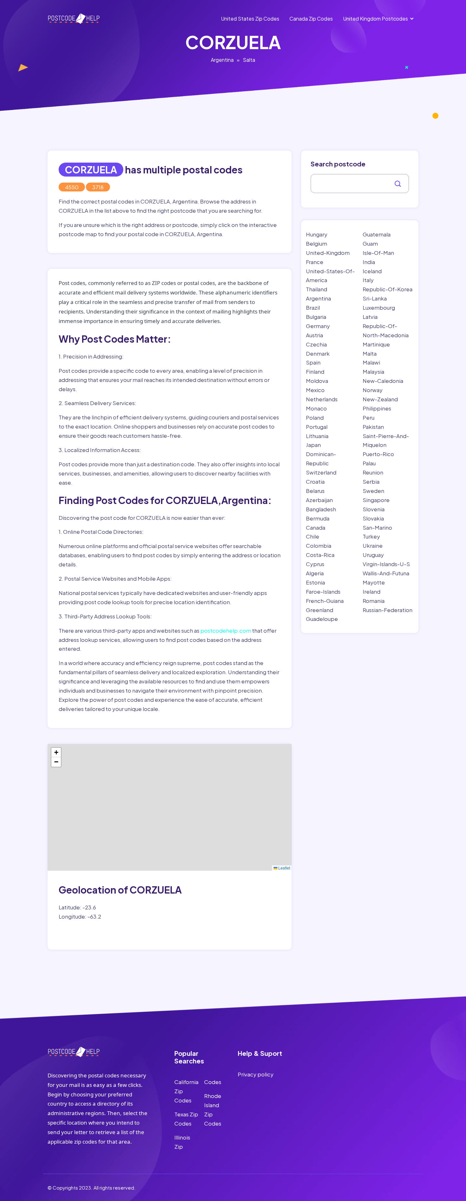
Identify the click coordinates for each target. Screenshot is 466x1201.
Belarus (315, 490)
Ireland (371, 591)
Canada (315, 527)
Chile (312, 536)
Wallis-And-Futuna (386, 573)
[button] (56, 752)
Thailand (316, 289)
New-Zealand (380, 399)
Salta (249, 59)
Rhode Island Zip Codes (212, 1109)
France (314, 261)
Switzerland (321, 472)
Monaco (316, 408)
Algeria (315, 573)
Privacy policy (256, 1074)
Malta (370, 353)
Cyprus (315, 563)
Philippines (377, 408)
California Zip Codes (186, 1091)
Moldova (317, 380)
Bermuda (317, 518)
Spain (313, 362)
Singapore (376, 499)
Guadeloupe (322, 618)
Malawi (371, 362)
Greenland (319, 609)
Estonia (315, 582)
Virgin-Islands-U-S (386, 563)
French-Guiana (325, 600)
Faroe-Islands (323, 591)
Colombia (318, 545)
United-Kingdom (328, 252)
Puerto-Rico (378, 453)
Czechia (316, 344)
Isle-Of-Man (378, 252)
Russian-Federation (387, 609)
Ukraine (373, 545)
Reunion (373, 472)
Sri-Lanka (375, 298)
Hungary (316, 234)
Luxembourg (379, 307)
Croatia (315, 481)
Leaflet (283, 867)
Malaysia (373, 371)
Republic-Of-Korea (387, 289)
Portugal (316, 426)
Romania (374, 600)
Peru (368, 417)
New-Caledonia (383, 380)
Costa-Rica (320, 554)
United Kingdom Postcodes (375, 18)
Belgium (316, 243)
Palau (369, 463)
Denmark (318, 353)
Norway (373, 389)
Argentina (222, 59)
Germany (318, 325)
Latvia (370, 316)
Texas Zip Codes (186, 1119)
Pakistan (373, 426)
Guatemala (377, 234)
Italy (368, 279)
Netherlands (322, 399)
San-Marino (377, 527)
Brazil (313, 307)
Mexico (315, 389)
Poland (315, 417)
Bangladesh (321, 509)
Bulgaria (316, 316)
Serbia (371, 481)
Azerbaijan (319, 499)
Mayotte (374, 582)
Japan (313, 444)
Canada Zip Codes (311, 18)
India (369, 261)
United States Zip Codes (250, 18)
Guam (370, 243)
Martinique (376, 344)
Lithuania (317, 435)
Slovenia (374, 509)
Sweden (373, 490)
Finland (315, 371)
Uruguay (373, 554)
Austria (314, 335)
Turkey (371, 536)
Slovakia (373, 518)
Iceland (372, 271)
